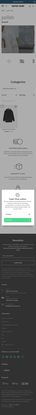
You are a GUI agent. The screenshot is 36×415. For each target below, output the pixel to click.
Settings (8, 214)
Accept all (8, 220)
